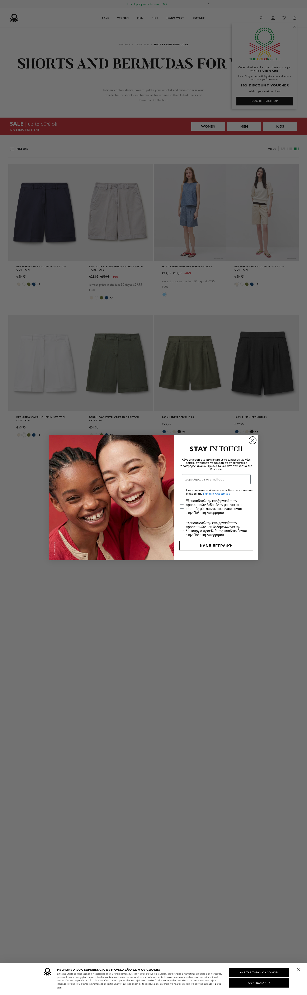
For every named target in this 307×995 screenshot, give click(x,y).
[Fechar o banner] (298, 969)
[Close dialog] (252, 440)
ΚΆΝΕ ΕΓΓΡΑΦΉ (216, 545)
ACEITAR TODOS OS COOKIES (259, 972)
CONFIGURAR (257, 982)
